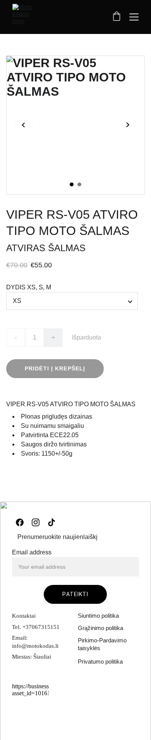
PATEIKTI (75, 594)
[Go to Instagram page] (35, 522)
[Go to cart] (117, 17)
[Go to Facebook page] (20, 522)
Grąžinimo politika (100, 628)
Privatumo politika (100, 661)
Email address (31, 552)
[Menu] (134, 17)
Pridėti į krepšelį (55, 368)
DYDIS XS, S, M (28, 287)
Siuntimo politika (98, 615)
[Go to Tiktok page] (51, 522)
